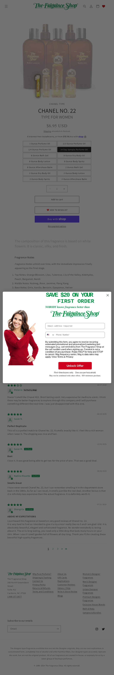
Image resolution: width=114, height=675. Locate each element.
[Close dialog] (107, 295)
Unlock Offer (75, 365)
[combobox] (50, 335)
